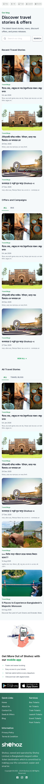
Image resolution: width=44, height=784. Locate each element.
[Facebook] (17, 778)
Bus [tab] (12, 208)
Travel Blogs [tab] (16, 377)
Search (37, 38)
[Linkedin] (26, 778)
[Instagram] (22, 778)
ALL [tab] (5, 208)
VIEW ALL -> (22, 358)
